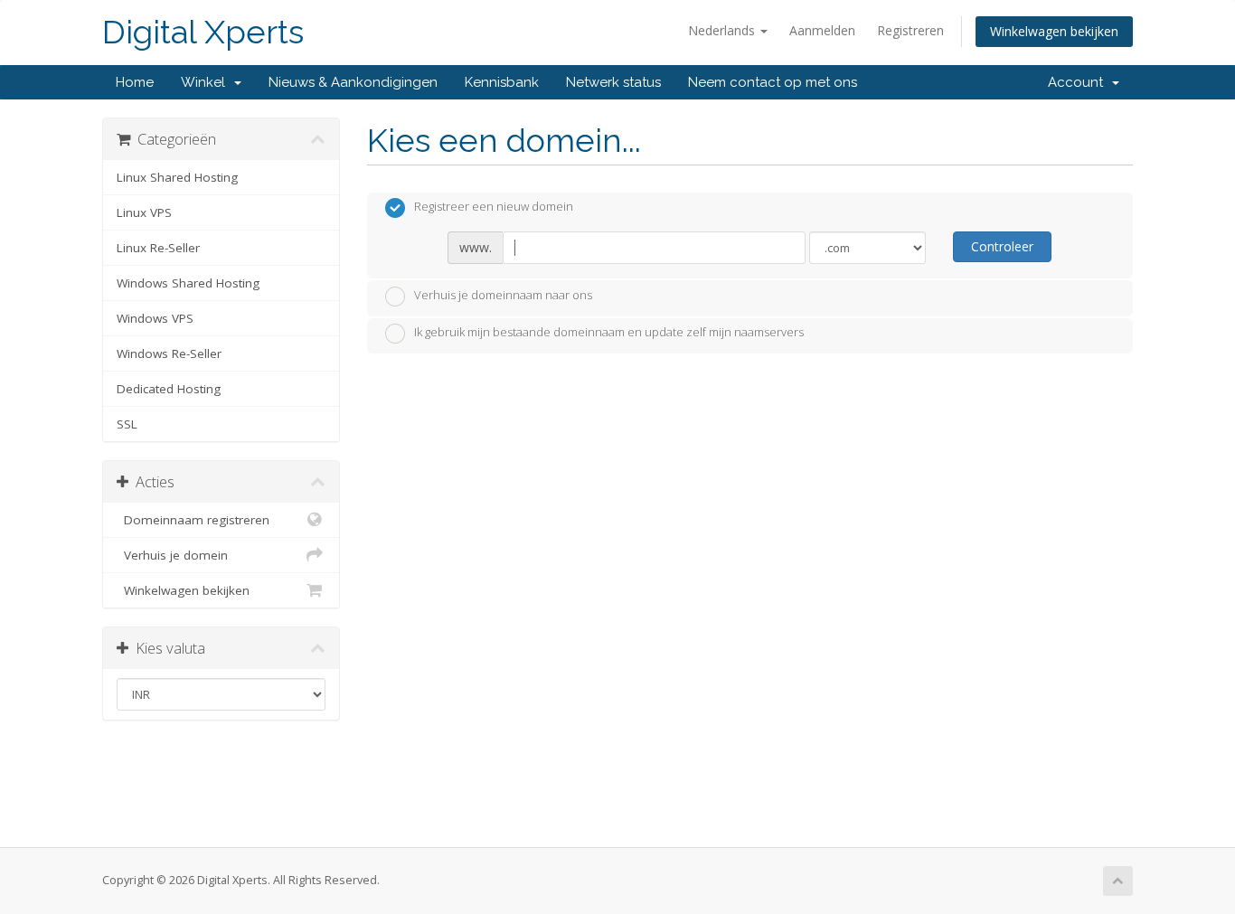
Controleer (1002, 246)
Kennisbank (502, 82)
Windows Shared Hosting (188, 283)
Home (135, 82)
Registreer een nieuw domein (493, 207)
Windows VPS (155, 318)
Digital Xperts (203, 32)
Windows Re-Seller (169, 353)
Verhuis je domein (172, 555)
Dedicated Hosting (169, 389)
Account (1079, 82)
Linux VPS (144, 212)
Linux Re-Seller (158, 248)
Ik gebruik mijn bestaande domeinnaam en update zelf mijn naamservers (609, 333)
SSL (127, 424)
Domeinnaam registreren (193, 520)
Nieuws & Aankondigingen (353, 82)
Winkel (206, 82)
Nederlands (723, 30)
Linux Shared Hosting (177, 177)
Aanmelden (822, 30)
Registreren (910, 30)
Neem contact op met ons (772, 82)
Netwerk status (613, 82)
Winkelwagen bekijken (1054, 31)
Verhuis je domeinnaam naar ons (503, 295)
